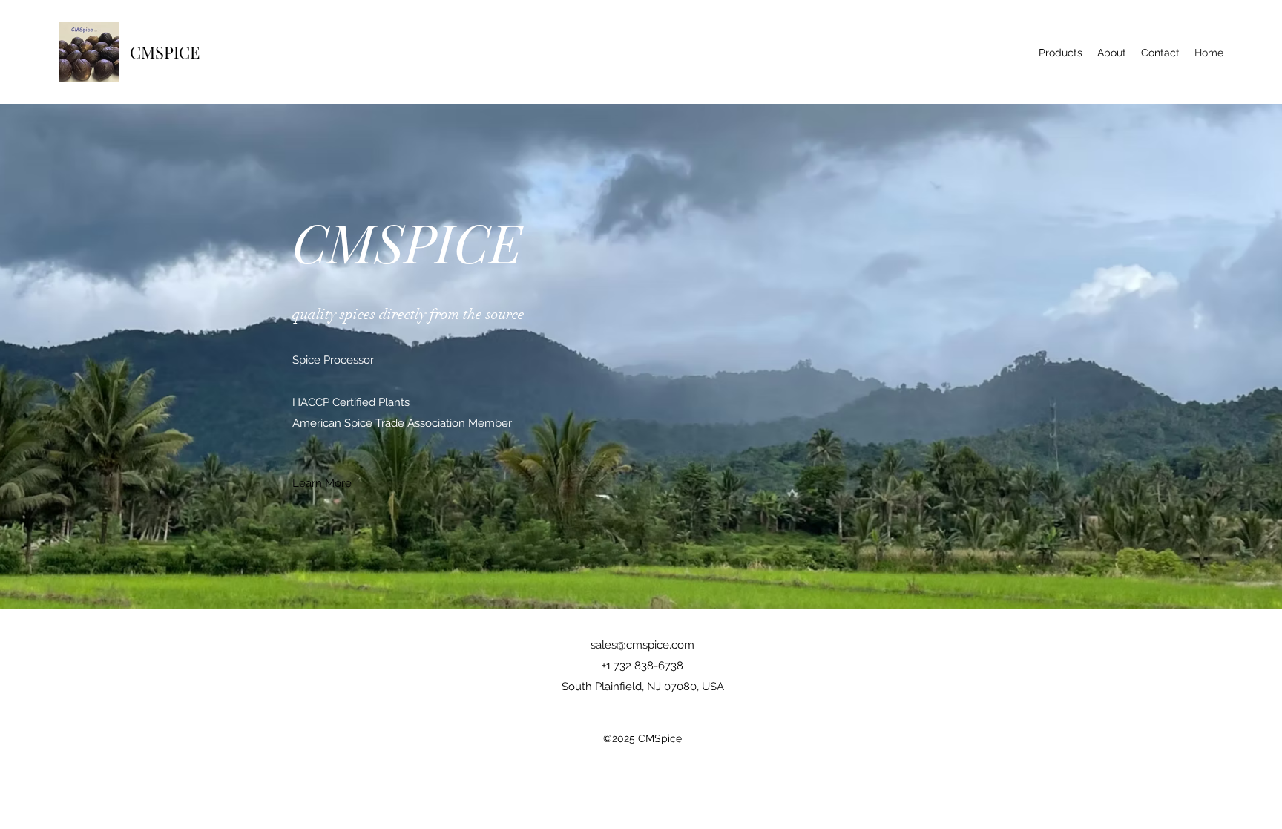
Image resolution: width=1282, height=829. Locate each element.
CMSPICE (165, 52)
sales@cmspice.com (642, 645)
